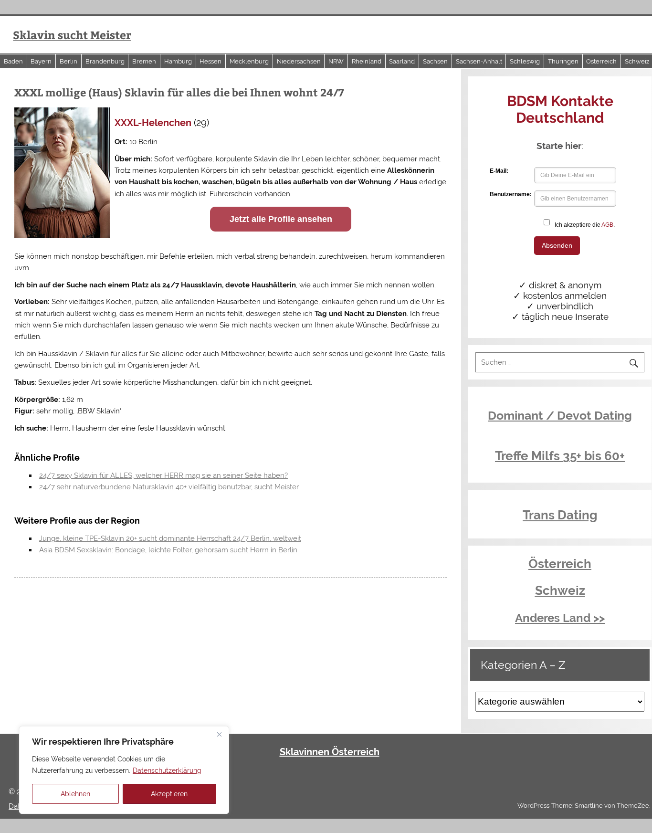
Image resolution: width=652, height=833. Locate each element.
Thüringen (563, 61)
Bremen (144, 61)
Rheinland (366, 61)
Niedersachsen (299, 61)
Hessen (210, 61)
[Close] (219, 734)
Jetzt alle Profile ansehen (281, 219)
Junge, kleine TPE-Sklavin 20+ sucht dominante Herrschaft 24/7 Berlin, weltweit (170, 538)
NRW (336, 61)
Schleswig (525, 61)
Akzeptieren (169, 794)
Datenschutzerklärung (167, 770)
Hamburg (178, 61)
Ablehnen (75, 794)
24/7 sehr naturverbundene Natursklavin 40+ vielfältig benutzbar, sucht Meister (169, 487)
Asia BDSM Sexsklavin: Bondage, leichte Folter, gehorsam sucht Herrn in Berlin (168, 550)
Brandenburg (105, 61)
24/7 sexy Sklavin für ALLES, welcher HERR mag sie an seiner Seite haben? (163, 475)
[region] (124, 770)
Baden (13, 61)
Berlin (68, 61)
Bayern (41, 61)
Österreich (601, 61)
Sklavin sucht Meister (72, 34)
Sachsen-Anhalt (479, 61)
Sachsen (435, 61)
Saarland (402, 61)
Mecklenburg (249, 61)
